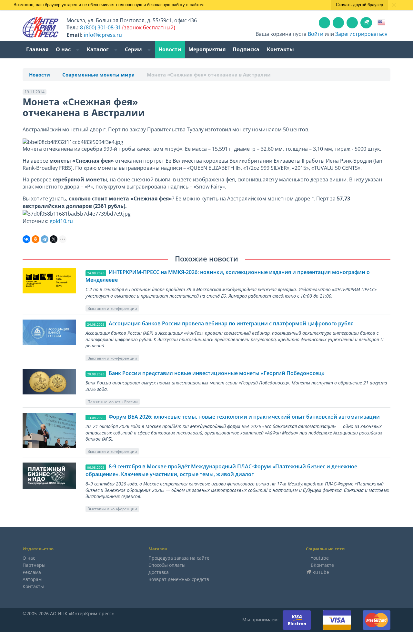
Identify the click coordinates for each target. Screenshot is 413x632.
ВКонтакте (322, 565)
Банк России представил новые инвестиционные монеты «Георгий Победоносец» (217, 373)
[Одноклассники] (35, 239)
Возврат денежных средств (178, 579)
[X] (53, 239)
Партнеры (34, 565)
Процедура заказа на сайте (178, 558)
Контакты (280, 49)
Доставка (158, 572)
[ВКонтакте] (26, 239)
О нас (64, 49)
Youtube (320, 558)
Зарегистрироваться (361, 33)
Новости (169, 49)
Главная (37, 49)
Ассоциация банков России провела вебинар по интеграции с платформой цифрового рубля (231, 323)
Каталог (98, 49)
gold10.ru (61, 221)
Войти (315, 33)
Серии (134, 49)
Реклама (32, 572)
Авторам (32, 579)
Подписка (246, 49)
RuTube (320, 572)
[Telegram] (44, 239)
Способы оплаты (167, 565)
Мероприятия (207, 49)
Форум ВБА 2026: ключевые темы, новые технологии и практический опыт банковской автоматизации (244, 416)
